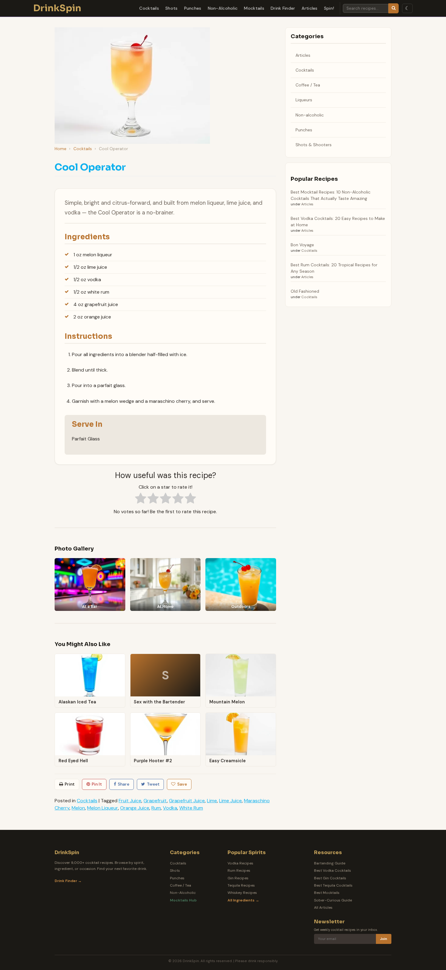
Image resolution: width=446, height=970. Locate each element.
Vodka (170, 808)
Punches (192, 8)
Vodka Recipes (240, 863)
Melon (78, 808)
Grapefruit (155, 800)
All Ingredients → (243, 900)
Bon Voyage (302, 245)
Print (70, 784)
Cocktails (149, 8)
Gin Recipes (238, 878)
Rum (156, 808)
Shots (171, 8)
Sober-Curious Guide (333, 900)
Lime (212, 800)
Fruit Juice (130, 800)
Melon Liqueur (102, 808)
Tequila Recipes (241, 885)
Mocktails (254, 8)
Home (60, 148)
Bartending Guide (329, 863)
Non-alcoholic (310, 115)
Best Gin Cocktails (330, 878)
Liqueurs (304, 100)
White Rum (191, 808)
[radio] (140, 499)
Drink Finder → (68, 880)
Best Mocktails (327, 892)
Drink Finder (283, 8)
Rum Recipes (239, 870)
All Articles (323, 907)
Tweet (153, 784)
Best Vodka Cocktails (332, 870)
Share (123, 784)
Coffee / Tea (308, 85)
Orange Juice (134, 808)
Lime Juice (230, 800)
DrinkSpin (57, 8)
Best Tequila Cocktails (333, 885)
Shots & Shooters (314, 144)
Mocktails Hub (183, 900)
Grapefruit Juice (187, 800)
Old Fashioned (305, 291)
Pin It (97, 784)
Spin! (329, 8)
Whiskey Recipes (242, 892)
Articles (310, 8)
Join (383, 939)
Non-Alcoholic (223, 8)
